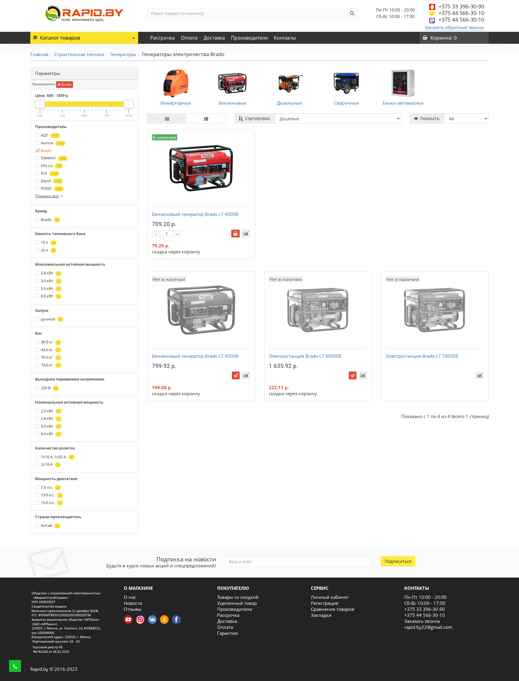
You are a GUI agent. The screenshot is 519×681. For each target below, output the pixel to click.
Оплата (189, 37)
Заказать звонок (422, 621)
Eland (51, 181)
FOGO (51, 188)
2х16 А (50, 464)
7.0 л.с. (50, 487)
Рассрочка (162, 37)
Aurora (52, 142)
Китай (49, 525)
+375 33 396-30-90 (461, 6)
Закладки (321, 615)
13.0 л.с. (51, 494)
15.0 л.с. (51, 502)
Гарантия (227, 633)
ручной (51, 319)
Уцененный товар (237, 603)
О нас (130, 597)
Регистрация (324, 603)
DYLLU (51, 165)
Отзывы (132, 609)
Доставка (214, 37)
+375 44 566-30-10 (461, 12)
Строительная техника (79, 54)
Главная (39, 54)
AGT (49, 135)
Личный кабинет (330, 597)
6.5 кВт (50, 296)
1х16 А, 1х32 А (56, 456)
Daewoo (53, 157)
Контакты (285, 37)
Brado (65, 84)
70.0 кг (50, 357)
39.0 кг (50, 342)
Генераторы (123, 54)
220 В (49, 387)
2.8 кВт (50, 273)
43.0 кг (50, 349)
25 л (47, 250)
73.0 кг (50, 365)
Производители (249, 37)
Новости (133, 603)
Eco (49, 173)
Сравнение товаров (332, 609)
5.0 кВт (50, 426)
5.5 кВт (50, 288)
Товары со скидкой (238, 597)
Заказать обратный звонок (454, 27)
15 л (47, 242)
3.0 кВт (50, 280)
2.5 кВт (50, 411)
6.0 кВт (50, 433)
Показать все (47, 196)
